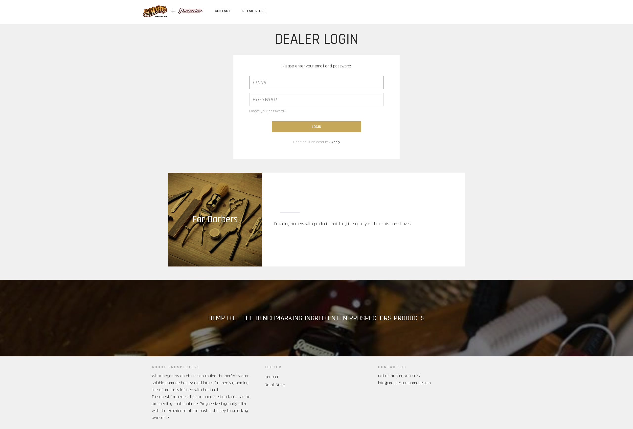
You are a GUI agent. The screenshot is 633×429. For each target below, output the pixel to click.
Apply (335, 142)
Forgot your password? (267, 111)
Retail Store (275, 385)
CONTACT (222, 11)
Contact (271, 377)
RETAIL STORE (254, 11)
